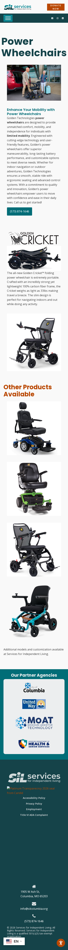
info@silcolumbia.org (34, 909)
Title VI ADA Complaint (34, 815)
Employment (34, 809)
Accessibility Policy (34, 798)
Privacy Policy (34, 803)
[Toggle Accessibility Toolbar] (60, 942)
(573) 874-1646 (19, 211)
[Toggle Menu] (8, 18)
